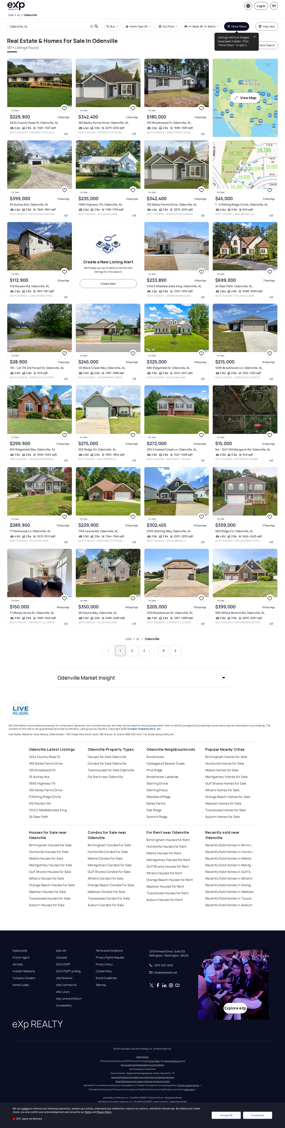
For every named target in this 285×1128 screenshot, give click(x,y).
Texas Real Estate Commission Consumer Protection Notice (142, 1081)
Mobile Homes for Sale (222, 770)
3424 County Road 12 (44, 757)
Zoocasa (61, 957)
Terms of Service (172, 1061)
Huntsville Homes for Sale (224, 763)
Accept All (226, 1115)
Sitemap (101, 985)
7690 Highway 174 (42, 783)
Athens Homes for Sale (222, 790)
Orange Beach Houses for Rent (170, 880)
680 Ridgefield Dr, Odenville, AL (168, 368)
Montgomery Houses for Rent (168, 860)
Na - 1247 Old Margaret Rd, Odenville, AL (243, 449)
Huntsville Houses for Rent (167, 846)
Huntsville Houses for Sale (49, 852)
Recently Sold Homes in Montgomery (229, 865)
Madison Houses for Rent (165, 886)
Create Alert (108, 283)
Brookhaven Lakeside (162, 777)
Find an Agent (21, 957)
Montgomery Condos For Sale (110, 865)
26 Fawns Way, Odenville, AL (97, 613)
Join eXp (18, 964)
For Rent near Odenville (105, 777)
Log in (261, 6)
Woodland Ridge (159, 797)
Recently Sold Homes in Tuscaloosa (229, 898)
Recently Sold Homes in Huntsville (229, 852)
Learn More (189, 1089)
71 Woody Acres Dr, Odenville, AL (32, 613)
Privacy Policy (104, 964)
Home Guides (21, 985)
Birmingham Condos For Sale (109, 845)
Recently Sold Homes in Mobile (228, 858)
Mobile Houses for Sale (46, 858)
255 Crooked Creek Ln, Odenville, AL (172, 449)
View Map (248, 97)
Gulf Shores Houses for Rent (168, 866)
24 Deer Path (38, 817)
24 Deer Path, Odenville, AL (233, 286)
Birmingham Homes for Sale (226, 757)
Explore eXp (20, 950)
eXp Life (61, 950)
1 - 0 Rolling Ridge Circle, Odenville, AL (241, 204)
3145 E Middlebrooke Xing (48, 810)
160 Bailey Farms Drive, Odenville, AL (103, 123)
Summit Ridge (157, 817)
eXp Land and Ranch (68, 998)
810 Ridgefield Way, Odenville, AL (32, 449)
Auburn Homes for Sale (222, 817)
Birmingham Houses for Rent (168, 840)
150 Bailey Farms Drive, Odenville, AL (172, 204)
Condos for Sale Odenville (107, 763)
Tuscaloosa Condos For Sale (109, 898)
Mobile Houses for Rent (164, 853)
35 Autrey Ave (39, 777)
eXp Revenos (64, 978)
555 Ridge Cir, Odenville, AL (97, 449)
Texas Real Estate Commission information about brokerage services (142, 1077)
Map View (269, 26)
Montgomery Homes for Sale (226, 777)
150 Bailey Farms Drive (45, 790)
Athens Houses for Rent (164, 873)
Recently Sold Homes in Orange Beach (229, 885)
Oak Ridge (154, 810)
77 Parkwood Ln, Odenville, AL (30, 531)
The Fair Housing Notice (188, 1085)
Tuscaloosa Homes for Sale (225, 810)
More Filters (239, 26)
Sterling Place (157, 790)
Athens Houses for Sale (46, 878)
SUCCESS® (63, 964)
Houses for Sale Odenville (107, 757)
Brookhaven (156, 757)
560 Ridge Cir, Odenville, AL (234, 531)
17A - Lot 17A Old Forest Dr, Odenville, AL (37, 368)
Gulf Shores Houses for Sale (50, 872)
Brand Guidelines (106, 978)
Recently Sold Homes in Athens (228, 878)
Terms (88, 1112)
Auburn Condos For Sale (106, 905)
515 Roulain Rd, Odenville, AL (29, 286)
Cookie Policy (104, 971)
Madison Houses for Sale (47, 892)
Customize (257, 1115)
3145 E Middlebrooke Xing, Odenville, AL (174, 286)
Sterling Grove (157, 783)
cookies (25, 1108)
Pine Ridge (154, 770)
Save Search (267, 45)
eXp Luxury (63, 991)
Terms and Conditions (109, 950)
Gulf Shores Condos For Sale (109, 872)
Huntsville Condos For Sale (108, 852)
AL (138, 639)
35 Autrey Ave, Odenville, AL (29, 204)
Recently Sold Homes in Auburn (229, 905)
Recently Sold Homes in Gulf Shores (229, 872)
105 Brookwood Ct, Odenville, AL (169, 123)
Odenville (152, 639)
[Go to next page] (175, 650)
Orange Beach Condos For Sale (111, 885)
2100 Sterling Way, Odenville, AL (169, 531)
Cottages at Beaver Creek (166, 763)
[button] (142, 677)
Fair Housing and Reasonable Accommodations (142, 1065)
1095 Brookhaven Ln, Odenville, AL (238, 368)
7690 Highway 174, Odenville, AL (100, 204)
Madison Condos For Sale (106, 892)
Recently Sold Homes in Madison (229, 892)
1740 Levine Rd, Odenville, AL (98, 531)
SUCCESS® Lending (68, 971)
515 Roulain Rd (40, 803)
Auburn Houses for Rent (165, 900)
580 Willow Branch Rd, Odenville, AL (240, 613)
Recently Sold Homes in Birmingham (229, 845)
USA (129, 639)
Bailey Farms (156, 803)
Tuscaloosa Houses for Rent (168, 893)
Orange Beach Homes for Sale (227, 797)
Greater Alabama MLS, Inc (144, 729)
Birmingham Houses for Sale (50, 845)
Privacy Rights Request (110, 957)
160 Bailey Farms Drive (46, 763)
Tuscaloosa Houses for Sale (50, 898)
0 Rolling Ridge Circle (45, 797)
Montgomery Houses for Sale (50, 865)
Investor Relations (24, 971)
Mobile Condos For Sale (105, 858)
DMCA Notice (142, 1057)
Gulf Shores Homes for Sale (225, 783)
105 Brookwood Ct (42, 770)
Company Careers (24, 978)
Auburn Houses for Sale (47, 905)
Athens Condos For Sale (106, 878)
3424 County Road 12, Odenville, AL (34, 123)
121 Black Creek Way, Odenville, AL (101, 368)
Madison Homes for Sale (223, 803)
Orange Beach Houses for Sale (52, 885)
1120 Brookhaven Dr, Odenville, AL (170, 613)
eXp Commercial (66, 985)
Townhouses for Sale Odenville (111, 770)
